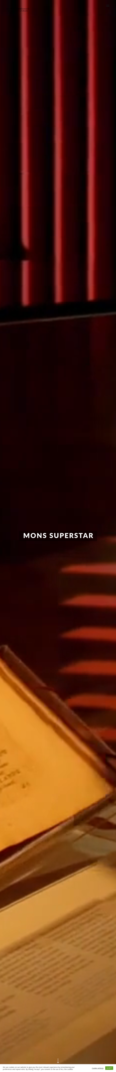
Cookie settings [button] (98, 1068)
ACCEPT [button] (109, 1068)
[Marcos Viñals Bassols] (18, 10)
